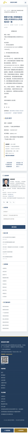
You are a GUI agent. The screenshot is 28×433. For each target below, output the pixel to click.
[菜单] (25, 2)
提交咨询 (14, 227)
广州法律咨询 (6, 312)
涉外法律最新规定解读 (7, 256)
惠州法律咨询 (6, 325)
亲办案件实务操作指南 (7, 252)
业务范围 (3, 380)
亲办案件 (9, 10)
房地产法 (5, 274)
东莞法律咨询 (6, 316)
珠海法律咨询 (6, 322)
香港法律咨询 (6, 309)
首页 (5, 10)
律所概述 (3, 375)
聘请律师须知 (6, 277)
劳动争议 (5, 284)
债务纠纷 (5, 287)
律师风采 (3, 377)
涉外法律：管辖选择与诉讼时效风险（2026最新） (13, 247)
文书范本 (5, 296)
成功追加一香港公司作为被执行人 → (19, 164)
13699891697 (10, 194)
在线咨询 (21, 430)
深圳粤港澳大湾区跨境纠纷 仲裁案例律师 (10, 411)
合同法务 (5, 271)
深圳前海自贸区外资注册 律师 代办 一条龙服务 (12, 409)
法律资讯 (5, 268)
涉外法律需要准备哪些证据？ (9, 242)
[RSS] (13, 202)
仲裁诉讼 (5, 293)
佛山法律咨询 (6, 319)
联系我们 (3, 388)
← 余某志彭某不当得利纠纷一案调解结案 (8, 164)
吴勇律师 (12, 179)
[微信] (4, 202)
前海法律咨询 (6, 328)
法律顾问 (5, 281)
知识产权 (5, 290)
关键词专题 (3, 382)
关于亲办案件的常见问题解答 (9, 237)
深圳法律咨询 (6, 306)
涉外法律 (3, 406)
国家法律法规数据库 (10, 155)
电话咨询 (8, 430)
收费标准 (3, 385)
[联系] (10, 202)
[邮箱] (7, 202)
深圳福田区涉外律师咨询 (7, 414)
